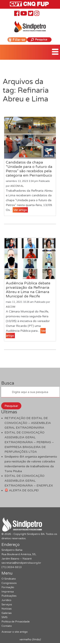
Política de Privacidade (16, 621)
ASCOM (10, 306)
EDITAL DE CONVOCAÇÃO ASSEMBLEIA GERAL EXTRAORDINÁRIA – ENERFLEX (28, 480)
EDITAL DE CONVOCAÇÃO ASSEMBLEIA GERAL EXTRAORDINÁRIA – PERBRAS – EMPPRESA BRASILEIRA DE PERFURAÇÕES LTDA (29, 442)
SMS (5, 617)
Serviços (7, 604)
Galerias (7, 613)
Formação (8, 587)
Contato (7, 626)
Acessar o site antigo (15, 631)
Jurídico (6, 600)
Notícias (7, 608)
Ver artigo (20, 210)
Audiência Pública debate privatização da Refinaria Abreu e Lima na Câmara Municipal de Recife (28, 289)
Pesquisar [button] (11, 406)
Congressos (9, 583)
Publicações (9, 595)
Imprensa (8, 591)
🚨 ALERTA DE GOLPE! (21, 490)
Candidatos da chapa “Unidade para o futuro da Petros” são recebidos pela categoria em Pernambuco (29, 169)
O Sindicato (9, 578)
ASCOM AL (17, 186)
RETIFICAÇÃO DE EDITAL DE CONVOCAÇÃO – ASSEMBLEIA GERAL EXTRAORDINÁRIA (27, 423)
